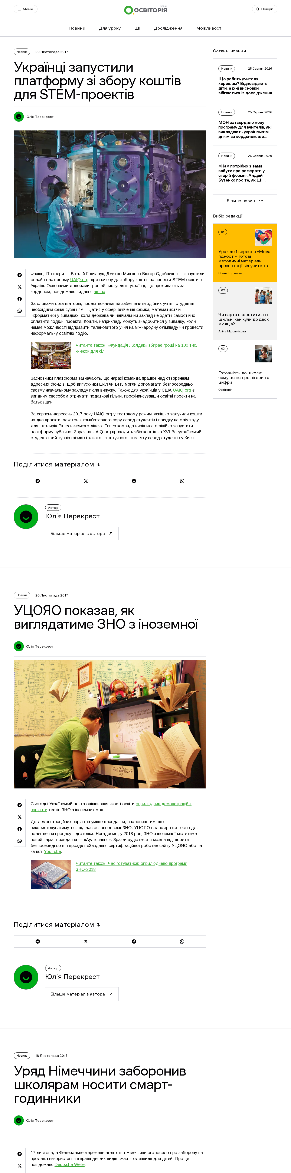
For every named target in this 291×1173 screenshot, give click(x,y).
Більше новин (241, 201)
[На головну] (145, 10)
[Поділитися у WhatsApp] (20, 311)
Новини (77, 28)
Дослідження (168, 28)
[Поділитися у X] (20, 287)
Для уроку (110, 28)
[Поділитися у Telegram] (20, 275)
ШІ (137, 28)
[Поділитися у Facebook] (20, 299)
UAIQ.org (182, 390)
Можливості (209, 28)
